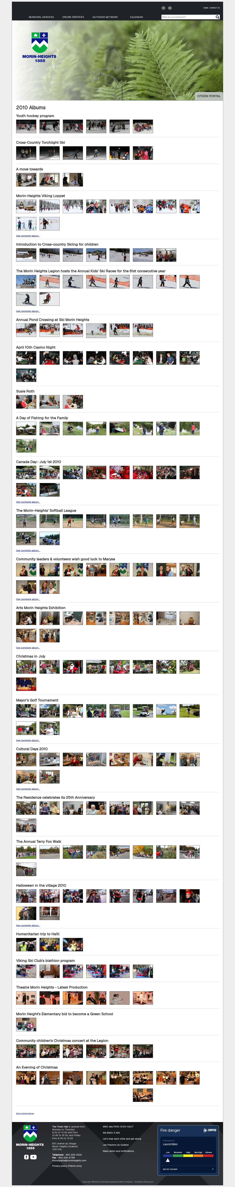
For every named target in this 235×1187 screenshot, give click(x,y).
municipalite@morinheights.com (69, 1160)
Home (205, 8)
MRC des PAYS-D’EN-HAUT (118, 1126)
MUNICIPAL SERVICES (41, 17)
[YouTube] (33, 1158)
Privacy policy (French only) (67, 1165)
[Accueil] (30, 1148)
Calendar (136, 17)
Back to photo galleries (25, 1113)
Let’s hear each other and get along (122, 1138)
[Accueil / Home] (39, 61)
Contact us (215, 8)
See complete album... (28, 235)
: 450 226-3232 (67, 1154)
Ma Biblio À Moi (111, 1132)
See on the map (170, 1169)
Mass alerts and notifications (118, 1151)
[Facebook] (26, 1158)
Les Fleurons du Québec (116, 1144)
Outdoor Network (105, 17)
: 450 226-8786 (63, 1157)
